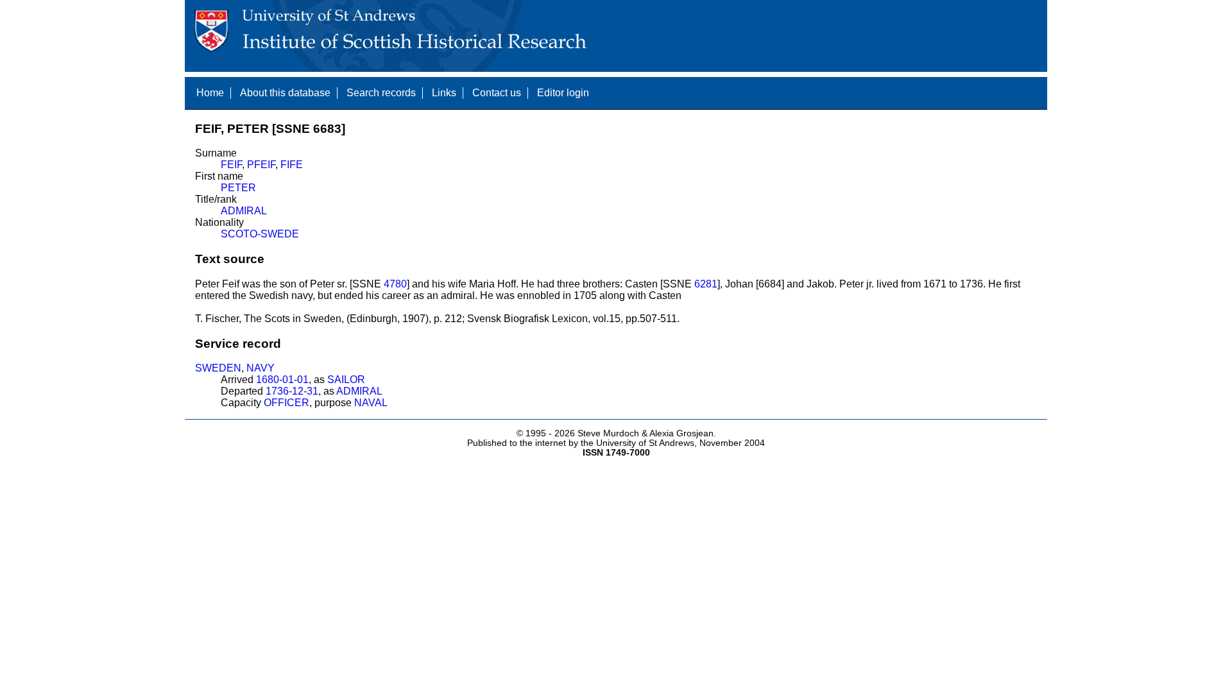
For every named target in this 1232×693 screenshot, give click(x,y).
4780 (395, 283)
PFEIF (261, 164)
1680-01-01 (282, 379)
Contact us (496, 92)
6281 (705, 283)
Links (444, 92)
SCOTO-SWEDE (260, 233)
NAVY (260, 368)
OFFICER (286, 402)
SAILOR (346, 379)
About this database (285, 92)
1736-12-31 (292, 391)
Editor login (563, 92)
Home (210, 92)
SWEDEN (218, 368)
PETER (238, 187)
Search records (381, 92)
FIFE (291, 164)
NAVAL (371, 402)
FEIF (231, 164)
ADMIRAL (244, 210)
